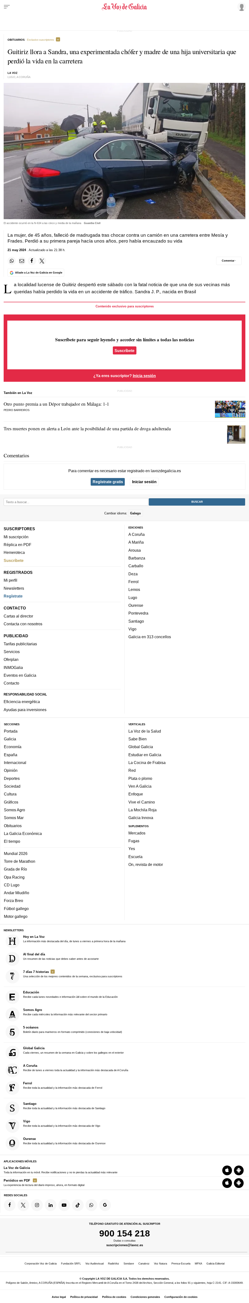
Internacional (15, 762)
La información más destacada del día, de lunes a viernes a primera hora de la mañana (74, 939)
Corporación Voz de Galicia (41, 1263)
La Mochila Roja (142, 810)
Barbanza (136, 558)
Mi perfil (10, 580)
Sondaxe (129, 1263)
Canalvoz (144, 1263)
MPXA (198, 1263)
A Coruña (136, 534)
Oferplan (11, 659)
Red (132, 770)
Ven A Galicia (139, 786)
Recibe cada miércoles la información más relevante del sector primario (65, 1012)
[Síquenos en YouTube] (64, 1205)
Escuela (135, 856)
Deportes (12, 778)
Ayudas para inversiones (25, 709)
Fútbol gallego (16, 908)
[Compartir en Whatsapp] (12, 261)
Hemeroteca (14, 552)
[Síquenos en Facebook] (10, 1205)
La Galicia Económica (23, 833)
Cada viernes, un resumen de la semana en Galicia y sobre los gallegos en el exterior (73, 1050)
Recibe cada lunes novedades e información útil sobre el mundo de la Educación (70, 994)
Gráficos (11, 802)
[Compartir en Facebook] (32, 261)
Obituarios (13, 825)
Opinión (11, 770)
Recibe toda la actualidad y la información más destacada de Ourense (64, 1141)
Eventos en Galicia (20, 675)
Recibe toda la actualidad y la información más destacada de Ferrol (62, 1085)
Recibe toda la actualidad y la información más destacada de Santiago (64, 1106)
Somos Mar (14, 817)
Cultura (10, 794)
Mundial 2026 (15, 853)
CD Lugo (11, 885)
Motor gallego (15, 916)
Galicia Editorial (215, 1263)
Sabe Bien (137, 739)
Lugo (132, 597)
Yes (131, 848)
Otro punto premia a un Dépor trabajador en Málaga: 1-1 (56, 404)
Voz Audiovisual (94, 1263)
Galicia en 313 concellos (149, 637)
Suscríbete (124, 350)
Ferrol (133, 581)
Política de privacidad (84, 1296)
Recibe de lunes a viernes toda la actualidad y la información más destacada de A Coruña (75, 1068)
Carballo (135, 566)
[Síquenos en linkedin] (50, 1205)
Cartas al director (18, 616)
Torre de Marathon (19, 861)
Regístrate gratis (108, 482)
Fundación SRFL (71, 1263)
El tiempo (12, 841)
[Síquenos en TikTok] (78, 1205)
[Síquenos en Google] (105, 1205)
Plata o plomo (140, 778)
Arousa (134, 550)
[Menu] (7, 7)
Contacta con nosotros (23, 624)
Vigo (132, 629)
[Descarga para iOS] (227, 1170)
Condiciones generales (145, 1296)
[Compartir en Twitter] (42, 261)
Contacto (11, 683)
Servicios (12, 651)
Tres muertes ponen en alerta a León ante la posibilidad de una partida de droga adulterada (87, 428)
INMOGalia (13, 667)
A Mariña (136, 542)
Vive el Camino (141, 802)
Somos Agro (14, 810)
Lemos (134, 589)
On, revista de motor (145, 864)
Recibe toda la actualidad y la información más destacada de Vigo (61, 1123)
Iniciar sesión (144, 482)
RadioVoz (113, 1263)
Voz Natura (160, 1263)
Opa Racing (14, 877)
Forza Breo (13, 900)
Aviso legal (59, 1296)
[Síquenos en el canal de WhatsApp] (91, 1205)
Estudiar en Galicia (144, 755)
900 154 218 (124, 1233)
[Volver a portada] (124, 7)
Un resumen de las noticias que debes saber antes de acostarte (61, 956)
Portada (11, 731)
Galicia (10, 739)
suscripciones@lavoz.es (124, 1245)
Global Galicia (140, 747)
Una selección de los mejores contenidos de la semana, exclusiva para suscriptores (72, 974)
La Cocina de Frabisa (147, 762)
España (10, 755)
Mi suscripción (16, 537)
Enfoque (135, 794)
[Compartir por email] (22, 261)
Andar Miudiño (16, 893)
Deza (133, 574)
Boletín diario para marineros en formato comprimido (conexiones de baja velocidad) (72, 1029)
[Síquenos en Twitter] (23, 1205)
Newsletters (14, 588)
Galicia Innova (140, 817)
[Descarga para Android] (239, 1170)
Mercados (136, 833)
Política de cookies (114, 1296)
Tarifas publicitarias (20, 644)
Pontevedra (138, 613)
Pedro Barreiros (16, 410)
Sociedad (12, 786)
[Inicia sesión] (240, 6)
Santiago (136, 621)
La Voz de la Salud (144, 731)
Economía (12, 747)
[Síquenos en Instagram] (37, 1205)
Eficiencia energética (22, 701)
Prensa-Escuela (180, 1263)
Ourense (135, 605)
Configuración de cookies (180, 1296)
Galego (135, 513)
